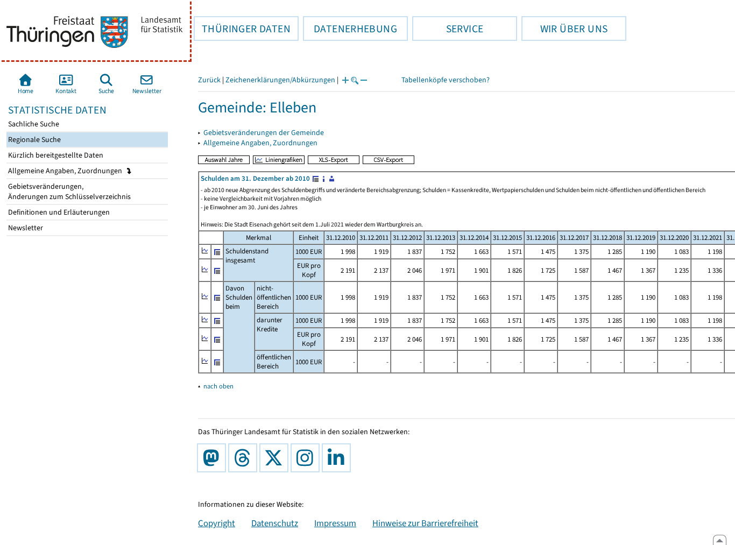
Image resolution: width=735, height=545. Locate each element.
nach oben (218, 386)
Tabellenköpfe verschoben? (445, 80)
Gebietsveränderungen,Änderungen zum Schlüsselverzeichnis (68, 191)
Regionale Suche (33, 140)
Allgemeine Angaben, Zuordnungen (65, 171)
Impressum (335, 523)
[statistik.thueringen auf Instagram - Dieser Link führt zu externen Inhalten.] (307, 457)
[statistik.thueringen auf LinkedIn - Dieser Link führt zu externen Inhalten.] (338, 457)
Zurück (209, 80)
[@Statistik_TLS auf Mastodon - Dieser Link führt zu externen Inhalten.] (213, 457)
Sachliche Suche (32, 124)
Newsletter (24, 228)
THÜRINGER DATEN (242, 29)
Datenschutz (274, 523)
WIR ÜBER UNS (564, 29)
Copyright (216, 523)
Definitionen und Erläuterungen (58, 212)
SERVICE (447, 29)
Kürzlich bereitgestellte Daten (54, 155)
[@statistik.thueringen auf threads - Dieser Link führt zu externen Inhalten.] (244, 457)
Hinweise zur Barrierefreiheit (425, 523)
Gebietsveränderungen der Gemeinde (263, 133)
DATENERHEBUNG (350, 29)
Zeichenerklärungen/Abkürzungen (280, 80)
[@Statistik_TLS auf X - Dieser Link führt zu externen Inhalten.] (276, 457)
